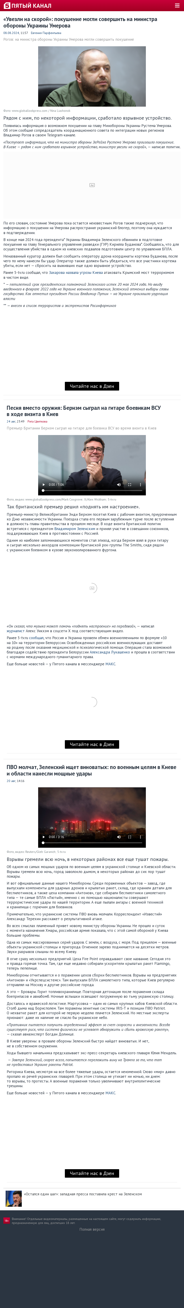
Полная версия (92, 1229)
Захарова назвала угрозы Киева (76, 272)
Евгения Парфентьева (46, 33)
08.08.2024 (11, 33)
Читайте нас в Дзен (92, 386)
